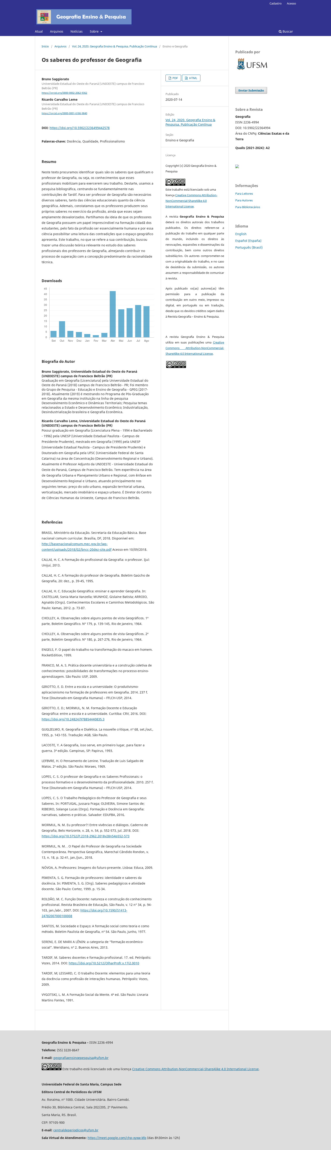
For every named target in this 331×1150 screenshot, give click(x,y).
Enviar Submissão (251, 90)
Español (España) (248, 240)
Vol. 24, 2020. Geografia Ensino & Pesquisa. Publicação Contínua (114, 46)
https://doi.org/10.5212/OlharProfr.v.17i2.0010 (104, 963)
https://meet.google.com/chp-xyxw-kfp (117, 1138)
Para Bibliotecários (247, 207)
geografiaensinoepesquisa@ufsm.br (81, 1058)
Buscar (287, 31)
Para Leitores (244, 194)
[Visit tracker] (237, 167)
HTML (192, 78)
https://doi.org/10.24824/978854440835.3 (73, 719)
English (241, 234)
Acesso (291, 3)
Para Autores (244, 200)
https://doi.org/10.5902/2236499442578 (80, 128)
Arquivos (56, 31)
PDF (175, 78)
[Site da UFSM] (252, 70)
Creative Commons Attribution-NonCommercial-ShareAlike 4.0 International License (191, 200)
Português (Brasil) (249, 247)
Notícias (76, 31)
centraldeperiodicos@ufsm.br (75, 1130)
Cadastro (276, 3)
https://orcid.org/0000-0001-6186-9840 (64, 113)
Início (45, 46)
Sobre (95, 31)
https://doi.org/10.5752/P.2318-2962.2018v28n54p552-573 (85, 836)
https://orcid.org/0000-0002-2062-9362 (64, 92)
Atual (39, 31)
